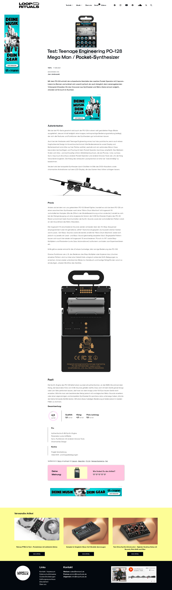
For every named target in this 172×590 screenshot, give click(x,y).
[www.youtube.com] (126, 5)
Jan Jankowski (54, 74)
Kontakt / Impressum (47, 571)
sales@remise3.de (77, 571)
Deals (96, 5)
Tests (59, 461)
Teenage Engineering (97, 461)
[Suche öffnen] (151, 5)
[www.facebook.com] (132, 5)
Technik (68, 5)
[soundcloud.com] (140, 5)
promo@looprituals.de (78, 574)
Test (106, 461)
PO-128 (88, 461)
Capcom (74, 461)
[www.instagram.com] (120, 5)
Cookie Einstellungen (47, 577)
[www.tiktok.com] (115, 5)
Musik (78, 5)
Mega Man (81, 461)
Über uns (88, 5)
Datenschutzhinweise (47, 574)
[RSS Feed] (146, 5)
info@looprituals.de (79, 577)
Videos (103, 5)
